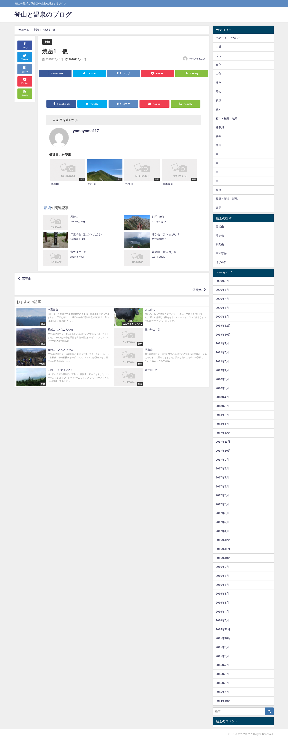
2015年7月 (222, 665)
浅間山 (220, 244)
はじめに (221, 262)
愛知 (218, 91)
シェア (25, 47)
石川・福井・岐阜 (227, 118)
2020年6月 (222, 289)
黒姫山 (220, 226)
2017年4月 (222, 504)
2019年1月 (222, 370)
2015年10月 (223, 638)
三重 (218, 46)
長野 (218, 190)
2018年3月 (222, 406)
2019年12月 (223, 325)
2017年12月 (223, 432)
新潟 (47, 42)
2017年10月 (223, 450)
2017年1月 (222, 531)
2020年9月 (222, 281)
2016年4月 (222, 611)
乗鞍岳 (197, 289)
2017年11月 (223, 441)
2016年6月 (222, 593)
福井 (218, 136)
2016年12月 (223, 540)
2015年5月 (222, 683)
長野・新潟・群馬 (227, 198)
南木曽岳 (221, 253)
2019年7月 (222, 343)
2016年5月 (222, 602)
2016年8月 (222, 575)
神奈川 (220, 127)
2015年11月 (223, 629)
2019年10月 (223, 334)
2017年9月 (222, 459)
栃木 (218, 109)
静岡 (218, 207)
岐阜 (218, 82)
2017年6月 (222, 486)
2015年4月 (222, 691)
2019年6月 (222, 352)
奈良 (218, 64)
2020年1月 (222, 316)
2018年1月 (222, 423)
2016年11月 (223, 549)
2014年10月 (223, 700)
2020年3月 (222, 307)
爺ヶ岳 (220, 235)
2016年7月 (222, 584)
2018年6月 (222, 379)
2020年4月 (222, 298)
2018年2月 (222, 414)
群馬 (218, 145)
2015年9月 (222, 647)
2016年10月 (223, 558)
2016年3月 (222, 620)
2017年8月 (222, 468)
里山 (218, 154)
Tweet (24, 59)
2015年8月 (222, 656)
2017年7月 (222, 477)
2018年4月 (222, 397)
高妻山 (26, 278)
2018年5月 (222, 388)
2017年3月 (222, 513)
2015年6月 (222, 674)
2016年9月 (222, 566)
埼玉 (218, 55)
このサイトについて (228, 38)
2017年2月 (222, 522)
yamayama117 (197, 59)
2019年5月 (222, 361)
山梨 (218, 73)
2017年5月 (222, 495)
